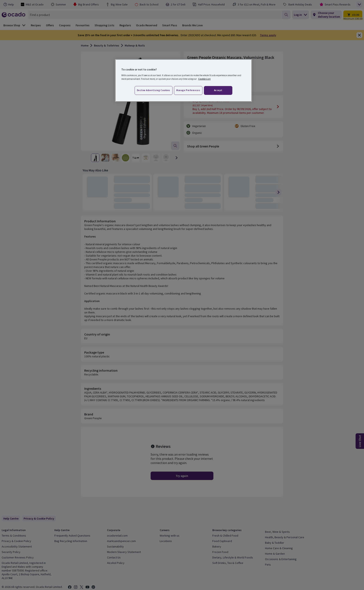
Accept (218, 90)
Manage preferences (188, 90)
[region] (183, 80)
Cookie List (204, 78)
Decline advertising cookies (153, 90)
